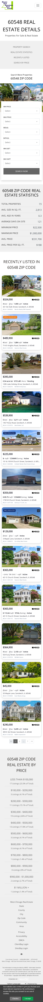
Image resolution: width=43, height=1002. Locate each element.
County (21, 910)
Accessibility (21, 936)
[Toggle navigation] (38, 5)
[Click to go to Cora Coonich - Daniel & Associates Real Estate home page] (7, 5)
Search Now (21, 171)
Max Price (7, 117)
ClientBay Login (21, 944)
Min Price (7, 106)
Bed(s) (5, 128)
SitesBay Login (21, 948)
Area (21, 926)
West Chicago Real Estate (21, 902)
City (21, 914)
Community (21, 922)
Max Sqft (7, 159)
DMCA (21, 940)
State (21, 906)
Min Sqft (6, 148)
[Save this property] (38, 278)
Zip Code (21, 918)
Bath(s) (6, 138)
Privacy (21, 932)
